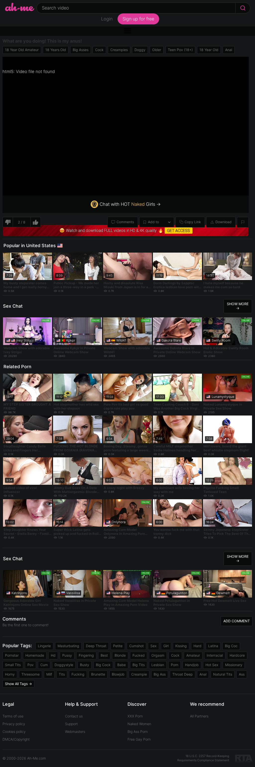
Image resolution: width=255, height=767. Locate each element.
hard (197, 646)
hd (53, 655)
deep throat (96, 646)
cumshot (136, 646)
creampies (119, 50)
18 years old (55, 50)
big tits (138, 665)
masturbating (68, 646)
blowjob (118, 674)
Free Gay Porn (139, 739)
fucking (77, 674)
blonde (120, 655)
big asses (80, 50)
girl (166, 646)
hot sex (211, 665)
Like (36, 222)
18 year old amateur (22, 50)
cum (44, 665)
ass (242, 674)
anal (228, 50)
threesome (30, 674)
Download (223, 222)
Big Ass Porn (138, 731)
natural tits (222, 674)
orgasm (157, 655)
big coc (231, 646)
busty (84, 665)
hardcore (237, 655)
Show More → (238, 306)
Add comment (236, 621)
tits (62, 674)
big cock (103, 665)
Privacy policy (13, 724)
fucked (138, 655)
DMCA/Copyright (16, 739)
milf (49, 674)
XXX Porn (135, 716)
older (156, 50)
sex (153, 646)
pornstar (12, 655)
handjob (192, 665)
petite (118, 646)
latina (213, 646)
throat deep (182, 674)
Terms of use (12, 716)
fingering (86, 655)
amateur (193, 655)
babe (121, 665)
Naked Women (139, 724)
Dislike (7, 222)
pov (30, 665)
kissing (181, 646)
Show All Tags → (18, 684)
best (104, 655)
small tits (13, 665)
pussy (67, 655)
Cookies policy (14, 731)
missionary (233, 665)
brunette (98, 674)
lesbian (157, 665)
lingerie (44, 646)
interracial (215, 655)
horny (10, 674)
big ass (160, 674)
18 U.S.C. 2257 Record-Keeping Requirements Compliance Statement (203, 758)
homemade (34, 655)
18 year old (208, 50)
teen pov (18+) (180, 50)
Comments (125, 222)
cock (99, 50)
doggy (139, 50)
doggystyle (64, 665)
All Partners (199, 716)
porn (174, 665)
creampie (139, 674)
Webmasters (75, 731)
